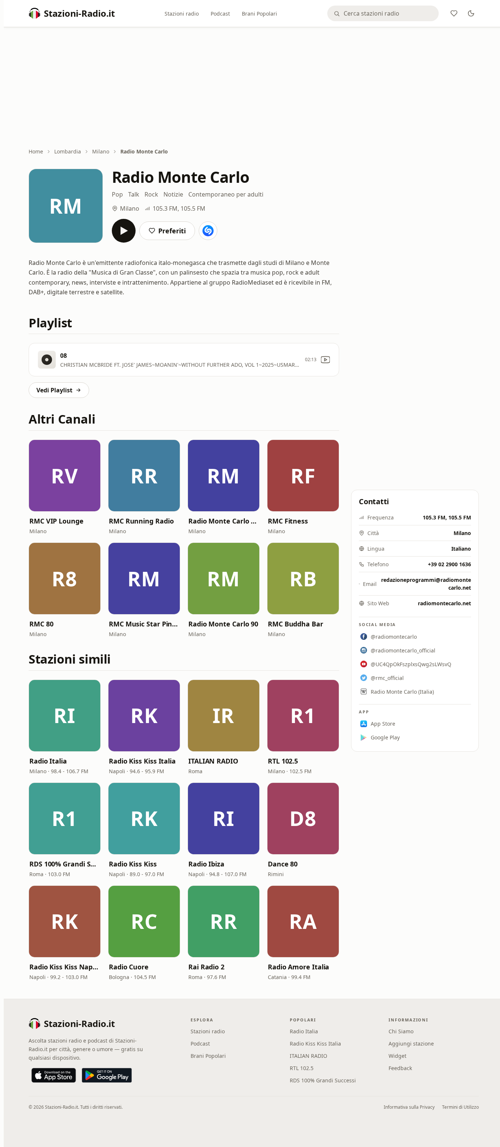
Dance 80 (283, 863)
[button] (65, 476)
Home (36, 151)
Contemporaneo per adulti (225, 194)
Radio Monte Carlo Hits (223, 520)
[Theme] (471, 13)
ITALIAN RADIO (213, 760)
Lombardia (67, 151)
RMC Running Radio (141, 520)
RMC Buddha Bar (295, 623)
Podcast (220, 13)
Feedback (400, 1068)
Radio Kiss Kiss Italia (142, 760)
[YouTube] (325, 359)
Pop (117, 194)
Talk (133, 194)
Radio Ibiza (206, 863)
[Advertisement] (254, 88)
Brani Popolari (259, 13)
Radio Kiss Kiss (133, 863)
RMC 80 (41, 623)
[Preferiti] (454, 13)
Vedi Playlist (54, 390)
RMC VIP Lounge (56, 520)
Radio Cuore (129, 966)
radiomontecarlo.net (444, 603)
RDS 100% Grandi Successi (64, 863)
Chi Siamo (401, 1031)
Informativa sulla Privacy (409, 1107)
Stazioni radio (182, 13)
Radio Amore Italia (298, 966)
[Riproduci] (124, 231)
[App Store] (54, 1075)
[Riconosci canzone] (208, 230)
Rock (151, 194)
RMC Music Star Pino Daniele (144, 623)
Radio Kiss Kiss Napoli (64, 966)
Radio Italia (48, 760)
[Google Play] (107, 1075)
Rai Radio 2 (206, 966)
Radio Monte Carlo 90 (223, 623)
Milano (100, 151)
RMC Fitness (288, 520)
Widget (397, 1055)
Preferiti (172, 230)
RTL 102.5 (283, 760)
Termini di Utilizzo (460, 1107)
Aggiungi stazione (411, 1043)
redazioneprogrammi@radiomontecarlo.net (426, 583)
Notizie (173, 194)
